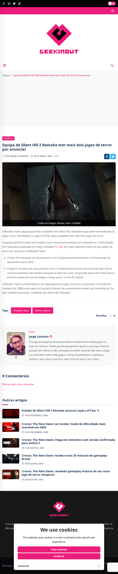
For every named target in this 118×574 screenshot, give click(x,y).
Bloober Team (21, 310)
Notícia (8, 138)
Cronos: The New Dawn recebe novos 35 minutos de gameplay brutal (64, 457)
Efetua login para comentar (18, 384)
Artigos (6, 75)
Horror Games (42, 310)
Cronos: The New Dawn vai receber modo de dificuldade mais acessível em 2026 (64, 425)
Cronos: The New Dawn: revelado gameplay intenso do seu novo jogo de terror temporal (66, 473)
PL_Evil (59, 246)
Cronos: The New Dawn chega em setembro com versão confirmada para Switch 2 (68, 441)
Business (7, 565)
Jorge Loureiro (19, 156)
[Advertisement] (59, 100)
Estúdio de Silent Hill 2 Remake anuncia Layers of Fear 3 (60, 410)
